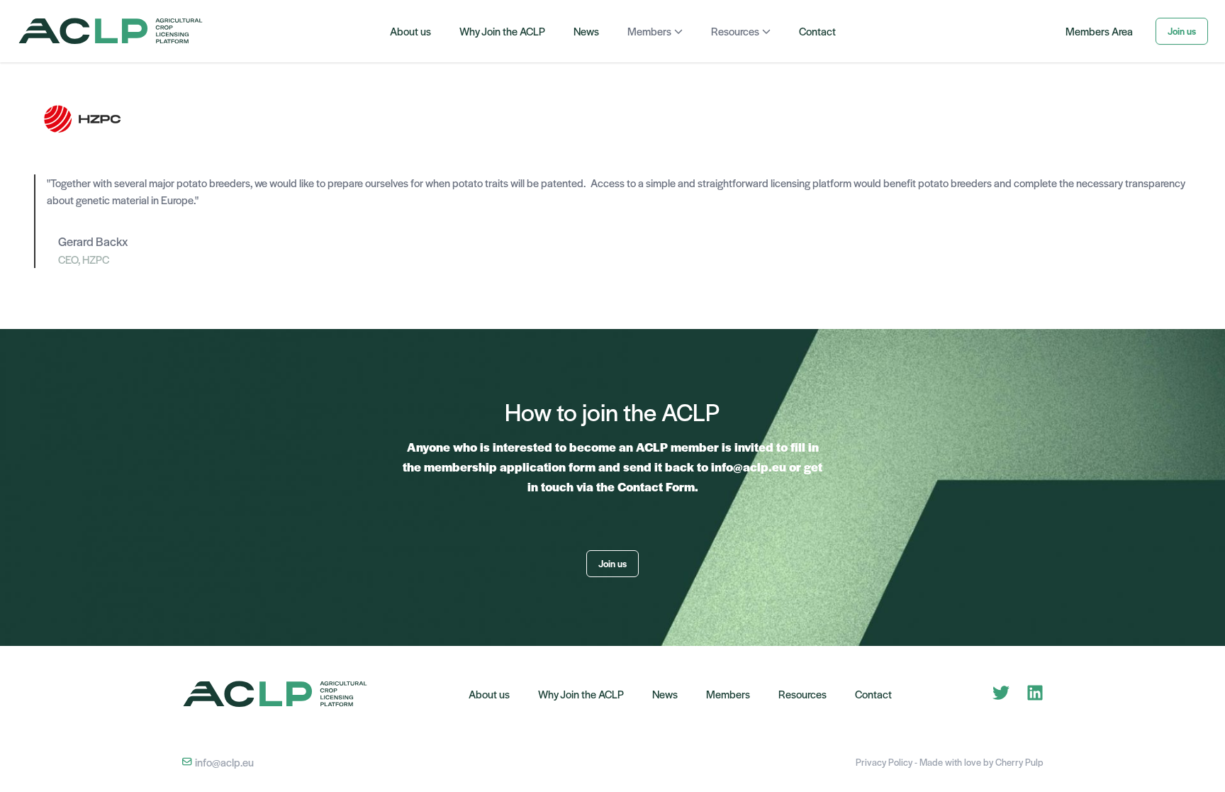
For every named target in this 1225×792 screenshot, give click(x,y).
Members (649, 30)
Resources (735, 30)
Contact (817, 30)
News (586, 30)
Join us (1182, 31)
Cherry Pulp (1019, 762)
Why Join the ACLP (502, 30)
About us (410, 30)
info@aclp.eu (223, 761)
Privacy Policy (885, 762)
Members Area (1099, 30)
